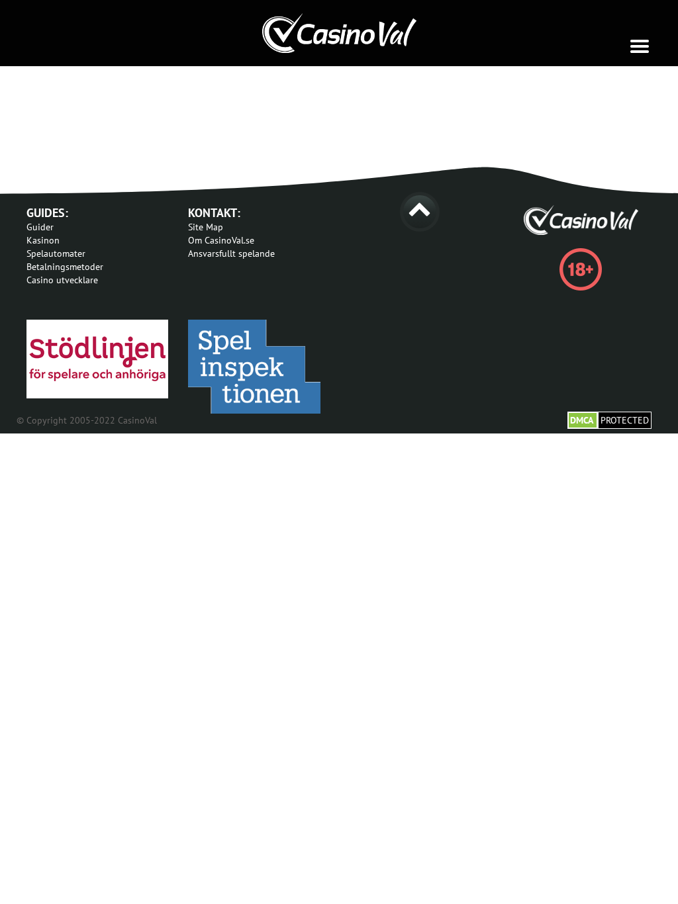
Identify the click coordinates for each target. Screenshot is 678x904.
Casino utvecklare (62, 280)
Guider (40, 227)
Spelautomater (55, 253)
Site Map (205, 227)
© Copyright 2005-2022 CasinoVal (87, 420)
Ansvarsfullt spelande (231, 253)
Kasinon (43, 240)
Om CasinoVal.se (221, 240)
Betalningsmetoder (64, 267)
